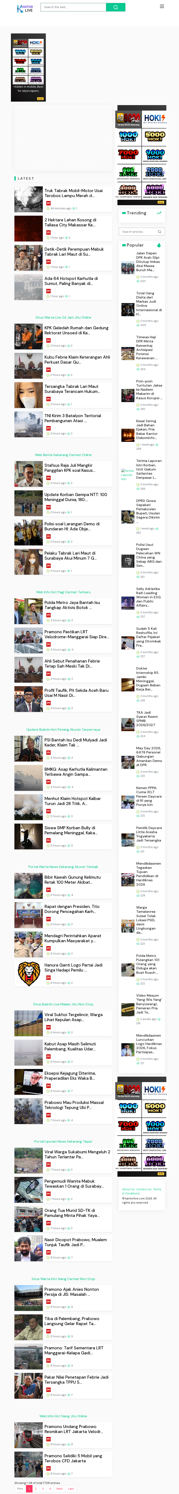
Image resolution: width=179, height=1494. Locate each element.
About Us (128, 1189)
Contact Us (143, 1189)
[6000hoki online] (36, 80)
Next (60, 1489)
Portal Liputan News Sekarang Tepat (63, 1141)
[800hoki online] (20, 70)
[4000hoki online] (20, 80)
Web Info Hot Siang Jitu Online (63, 1416)
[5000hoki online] (36, 52)
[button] (21, 138)
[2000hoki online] (36, 70)
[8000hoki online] (20, 43)
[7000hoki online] (20, 61)
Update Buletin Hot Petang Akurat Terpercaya (63, 729)
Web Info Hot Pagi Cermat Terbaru (63, 592)
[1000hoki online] (20, 52)
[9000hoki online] (36, 61)
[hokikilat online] (36, 43)
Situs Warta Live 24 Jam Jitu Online (63, 317)
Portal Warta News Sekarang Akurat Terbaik (63, 866)
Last (71, 1489)
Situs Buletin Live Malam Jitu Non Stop (63, 1004)
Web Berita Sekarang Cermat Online (63, 455)
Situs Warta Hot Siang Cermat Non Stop (63, 1279)
